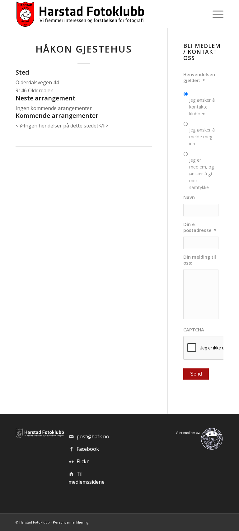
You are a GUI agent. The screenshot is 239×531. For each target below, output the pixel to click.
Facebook (88, 449)
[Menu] (216, 14)
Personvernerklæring (70, 522)
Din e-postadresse (199, 227)
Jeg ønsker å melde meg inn (202, 136)
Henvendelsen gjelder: (199, 77)
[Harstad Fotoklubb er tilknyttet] (198, 447)
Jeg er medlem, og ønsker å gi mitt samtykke (201, 173)
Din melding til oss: (199, 260)
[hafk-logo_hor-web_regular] (80, 14)
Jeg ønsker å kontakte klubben (202, 107)
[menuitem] (216, 14)
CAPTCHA (193, 330)
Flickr (83, 461)
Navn (189, 197)
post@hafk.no (93, 436)
